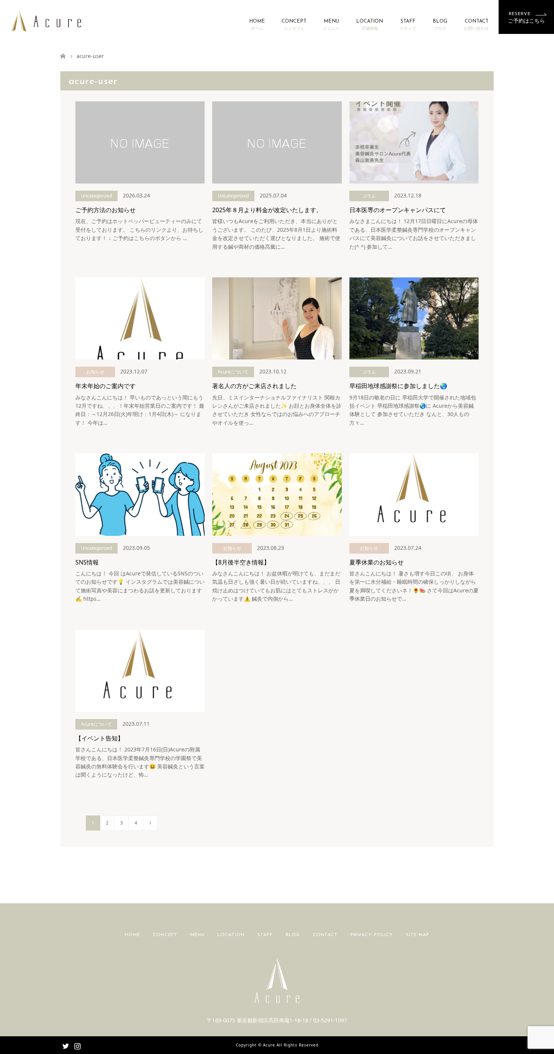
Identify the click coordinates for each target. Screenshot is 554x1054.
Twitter (65, 1045)
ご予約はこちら (526, 17)
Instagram (77, 1045)
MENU (331, 25)
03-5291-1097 (330, 1020)
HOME (257, 25)
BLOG (440, 25)
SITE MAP (417, 935)
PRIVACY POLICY (371, 935)
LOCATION (369, 25)
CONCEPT (294, 25)
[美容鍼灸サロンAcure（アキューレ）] (46, 20)
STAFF (407, 25)
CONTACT (476, 25)
